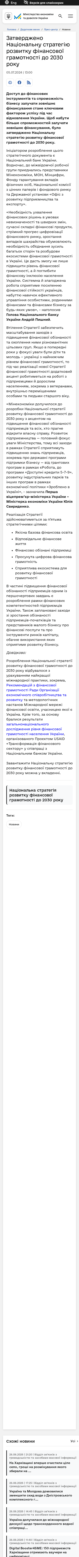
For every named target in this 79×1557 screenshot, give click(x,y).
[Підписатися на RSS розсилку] (29, 82)
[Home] (29, 16)
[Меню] (70, 16)
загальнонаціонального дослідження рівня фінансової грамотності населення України (35, 729)
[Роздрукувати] (10, 82)
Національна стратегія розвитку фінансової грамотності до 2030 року (36, 795)
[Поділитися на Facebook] (19, 82)
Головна (11, 29)
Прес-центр (51, 29)
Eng (14, 2)
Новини (14, 824)
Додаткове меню (30, 29)
